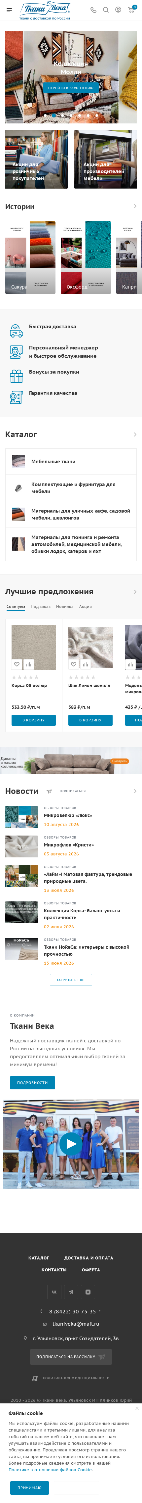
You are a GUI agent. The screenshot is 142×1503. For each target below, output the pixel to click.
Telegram (71, 1292)
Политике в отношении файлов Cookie (50, 1470)
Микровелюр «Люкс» (68, 815)
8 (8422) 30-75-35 (72, 1311)
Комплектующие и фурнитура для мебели (73, 487)
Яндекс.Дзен (88, 1292)
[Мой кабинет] (118, 10)
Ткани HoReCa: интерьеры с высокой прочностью (86, 950)
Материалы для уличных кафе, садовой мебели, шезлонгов (80, 514)
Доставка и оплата (89, 1258)
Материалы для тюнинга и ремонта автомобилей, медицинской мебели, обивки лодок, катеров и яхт (76, 544)
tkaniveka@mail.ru (76, 1324)
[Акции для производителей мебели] (106, 159)
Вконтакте (54, 1292)
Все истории (134, 206)
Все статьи (134, 791)
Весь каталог (134, 434)
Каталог (38, 1258)
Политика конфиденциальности (76, 1378)
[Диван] (71, 760)
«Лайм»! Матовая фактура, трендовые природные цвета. (88, 877)
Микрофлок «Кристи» (69, 845)
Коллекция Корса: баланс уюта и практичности (82, 914)
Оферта (91, 1270)
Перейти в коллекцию (71, 88)
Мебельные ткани (53, 461)
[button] (45, 115)
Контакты (54, 1270)
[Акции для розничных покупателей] (35, 159)
